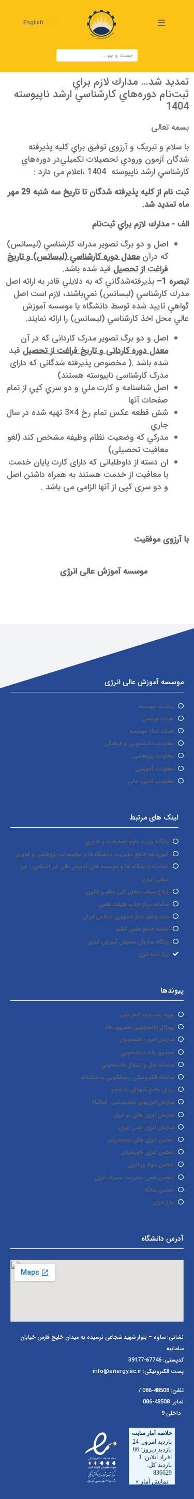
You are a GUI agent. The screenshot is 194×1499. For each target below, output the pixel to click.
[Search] (63, 55)
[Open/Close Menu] (161, 22)
